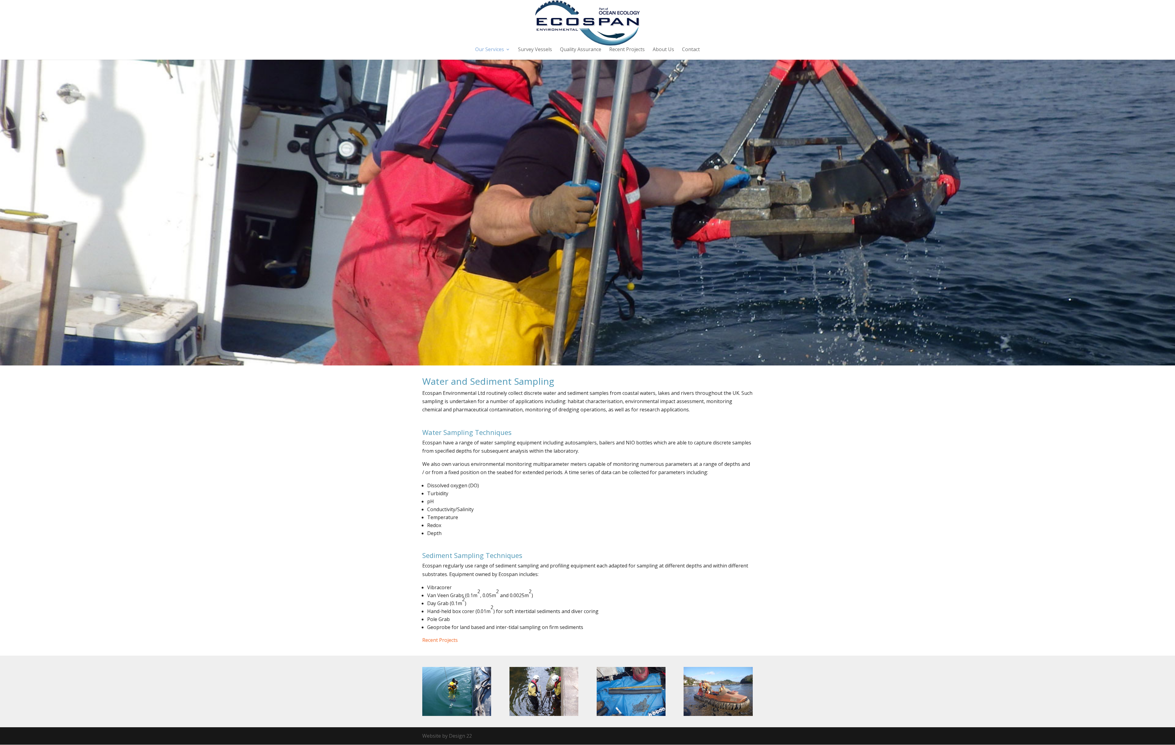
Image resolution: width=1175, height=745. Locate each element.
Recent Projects (627, 50)
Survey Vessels (535, 50)
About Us (663, 50)
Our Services (489, 50)
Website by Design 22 (447, 735)
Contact (691, 50)
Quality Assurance (580, 50)
